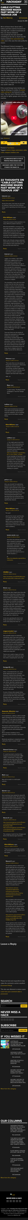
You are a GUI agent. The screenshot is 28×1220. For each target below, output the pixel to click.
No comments (16, 1057)
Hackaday (14, 1)
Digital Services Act (21, 1212)
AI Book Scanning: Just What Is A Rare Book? (17, 1160)
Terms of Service (12, 1212)
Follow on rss (10, 1019)
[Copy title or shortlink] (10, 21)
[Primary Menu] (25, 1)
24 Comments (16, 1049)
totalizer (13, 152)
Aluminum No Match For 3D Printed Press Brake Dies (12, 160)
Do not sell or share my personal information (14, 1213)
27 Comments (16, 1076)
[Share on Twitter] (4, 20)
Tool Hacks (10, 148)
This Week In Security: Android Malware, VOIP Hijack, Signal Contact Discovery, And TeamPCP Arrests (17, 1141)
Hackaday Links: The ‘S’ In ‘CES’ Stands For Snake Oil (12, 166)
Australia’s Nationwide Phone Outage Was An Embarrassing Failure (17, 1043)
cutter (2, 152)
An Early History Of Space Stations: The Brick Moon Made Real (18, 1081)
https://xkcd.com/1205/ (8, 200)
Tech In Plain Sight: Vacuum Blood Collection (16, 1170)
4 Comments (16, 1147)
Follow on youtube (7, 1019)
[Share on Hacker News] (6, 20)
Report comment (22, 212)
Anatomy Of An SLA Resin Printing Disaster (16, 1062)
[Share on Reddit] (8, 20)
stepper (7, 152)
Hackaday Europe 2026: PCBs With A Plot (18, 1053)
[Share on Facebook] (1, 20)
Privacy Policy (4, 1212)
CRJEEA (6, 572)
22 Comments (23, 18)
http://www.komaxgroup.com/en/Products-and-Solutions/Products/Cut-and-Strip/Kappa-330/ (14, 824)
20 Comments (16, 1086)
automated (19, 150)
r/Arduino (6, 138)
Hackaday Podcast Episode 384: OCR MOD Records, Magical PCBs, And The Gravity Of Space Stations (17, 1128)
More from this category (8, 1089)
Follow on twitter (4, 1019)
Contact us (13, 1019)
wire (17, 152)
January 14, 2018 (22, 21)
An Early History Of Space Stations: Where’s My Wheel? (17, 1071)
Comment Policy (6, 985)
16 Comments (16, 1066)
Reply (3, 212)
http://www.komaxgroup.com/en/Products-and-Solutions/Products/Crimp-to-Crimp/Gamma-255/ (14, 829)
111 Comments (16, 1165)
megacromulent (8, 631)
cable (25, 150)
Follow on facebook (2, 1019)
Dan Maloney (8, 18)
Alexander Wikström (8, 711)
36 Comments (16, 1174)
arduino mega (10, 150)
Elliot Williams (8, 217)
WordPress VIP (17, 1215)
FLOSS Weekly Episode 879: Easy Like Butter (17, 1151)
